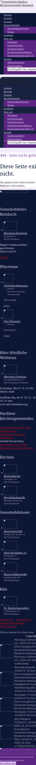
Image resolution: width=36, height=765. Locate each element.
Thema (10, 31)
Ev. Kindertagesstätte (16, 608)
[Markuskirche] (10, 472)
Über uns (8, 38)
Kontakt (7, 59)
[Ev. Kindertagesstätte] (10, 604)
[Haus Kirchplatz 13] (10, 549)
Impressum (6, 619)
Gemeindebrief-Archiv (18, 28)
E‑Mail (3, 257)
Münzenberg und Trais (13, 444)
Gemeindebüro (14, 65)
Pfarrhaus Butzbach (15, 233)
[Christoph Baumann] (8, 282)
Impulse (8, 21)
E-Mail (7, 305)
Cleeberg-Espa (8, 431)
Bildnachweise (8, 626)
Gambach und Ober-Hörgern (17, 448)
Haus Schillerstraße (15, 574)
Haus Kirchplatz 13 (15, 552)
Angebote (8, 35)
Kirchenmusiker (15, 45)
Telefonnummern (15, 62)
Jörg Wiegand (12, 321)
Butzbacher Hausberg (13, 434)
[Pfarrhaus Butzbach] (10, 229)
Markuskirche (12, 476)
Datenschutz (24, 619)
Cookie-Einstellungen (12, 623)
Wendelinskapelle (14, 497)
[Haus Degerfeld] (10, 528)
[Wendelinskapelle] (10, 494)
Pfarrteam (12, 42)
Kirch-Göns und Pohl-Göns (15, 427)
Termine (8, 14)
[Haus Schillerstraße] (10, 571)
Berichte (8, 18)
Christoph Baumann (16, 285)
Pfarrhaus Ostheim (15, 376)
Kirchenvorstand (15, 48)
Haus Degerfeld (13, 531)
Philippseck (6, 437)
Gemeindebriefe (12, 25)
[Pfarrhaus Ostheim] (10, 373)
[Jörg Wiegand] (8, 318)
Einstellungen (8, 763)
